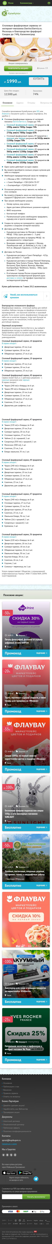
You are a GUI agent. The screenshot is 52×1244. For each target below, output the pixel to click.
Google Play (25, 1172)
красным (5, 380)
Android (5, 113)
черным (26, 380)
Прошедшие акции (11, 1112)
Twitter (11, 1154)
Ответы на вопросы (11, 1096)
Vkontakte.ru (7, 1154)
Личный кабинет (49, 3)
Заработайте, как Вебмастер (15, 1109)
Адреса (19, 102)
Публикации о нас (11, 1086)
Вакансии (7, 1090)
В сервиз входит (9, 343)
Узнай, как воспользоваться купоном (23, 296)
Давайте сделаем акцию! (14, 1105)
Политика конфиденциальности (17, 1131)
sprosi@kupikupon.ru (11, 1140)
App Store (9, 1172)
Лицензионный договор (13, 1124)
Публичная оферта (11, 1128)
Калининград (26, 3)
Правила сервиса (10, 1093)
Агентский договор (11, 1121)
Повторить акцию (18, 68)
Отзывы (31, 102)
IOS (38, 111)
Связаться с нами (9, 1144)
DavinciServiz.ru (19, 121)
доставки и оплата (15, 278)
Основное (7, 102)
